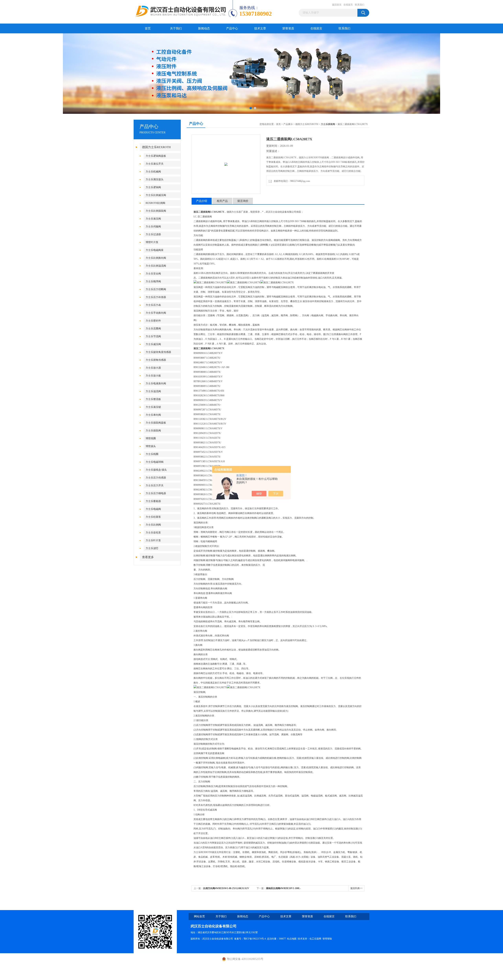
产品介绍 (201, 201)
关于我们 (176, 28)
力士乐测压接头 (154, 179)
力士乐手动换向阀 (156, 312)
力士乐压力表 (153, 304)
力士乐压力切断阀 (156, 289)
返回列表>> (356, 888)
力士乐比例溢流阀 (156, 265)
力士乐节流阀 (153, 336)
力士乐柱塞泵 (153, 516)
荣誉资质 (288, 28)
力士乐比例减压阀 (156, 195)
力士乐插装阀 (153, 430)
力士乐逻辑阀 (153, 187)
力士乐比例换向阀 (156, 257)
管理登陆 (327, 938)
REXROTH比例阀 (155, 202)
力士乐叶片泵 (153, 540)
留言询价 (242, 201)
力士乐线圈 (152, 454)
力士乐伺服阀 (153, 226)
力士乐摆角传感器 (156, 359)
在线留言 (348, 4)
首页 (148, 28)
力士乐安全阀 (153, 273)
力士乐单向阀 (153, 414)
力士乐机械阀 (153, 171)
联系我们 (359, 4)
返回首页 (336, 4)
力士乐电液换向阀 (156, 383)
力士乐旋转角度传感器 (158, 352)
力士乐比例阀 (153, 524)
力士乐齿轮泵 (153, 532)
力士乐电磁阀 (153, 509)
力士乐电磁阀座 (154, 250)
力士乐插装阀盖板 (156, 422)
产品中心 (232, 28)
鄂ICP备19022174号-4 (255, 938)
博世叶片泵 (152, 242)
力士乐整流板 (153, 399)
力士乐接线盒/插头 (156, 469)
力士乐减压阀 (153, 344)
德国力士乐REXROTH (156, 147)
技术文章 (260, 28)
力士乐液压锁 (153, 407)
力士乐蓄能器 (153, 501)
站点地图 (291, 938)
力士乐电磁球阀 (154, 461)
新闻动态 (204, 28)
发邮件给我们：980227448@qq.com (291, 181)
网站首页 (199, 916)
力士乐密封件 (153, 320)
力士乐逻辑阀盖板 (156, 155)
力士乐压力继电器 (156, 493)
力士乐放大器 (153, 367)
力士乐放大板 (153, 375)
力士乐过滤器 (153, 234)
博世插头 (151, 446)
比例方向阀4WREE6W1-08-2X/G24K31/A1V (226, 888)
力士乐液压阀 (153, 218)
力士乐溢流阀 (153, 391)
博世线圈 (151, 438)
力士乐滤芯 (152, 548)
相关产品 (222, 201)
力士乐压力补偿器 (156, 297)
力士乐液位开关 (154, 163)
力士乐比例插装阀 (156, 210)
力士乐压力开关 (154, 485)
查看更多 (148, 557)
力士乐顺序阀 (153, 281)
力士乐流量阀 (153, 328)
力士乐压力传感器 (156, 477)
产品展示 (288, 124)
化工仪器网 (315, 938)
